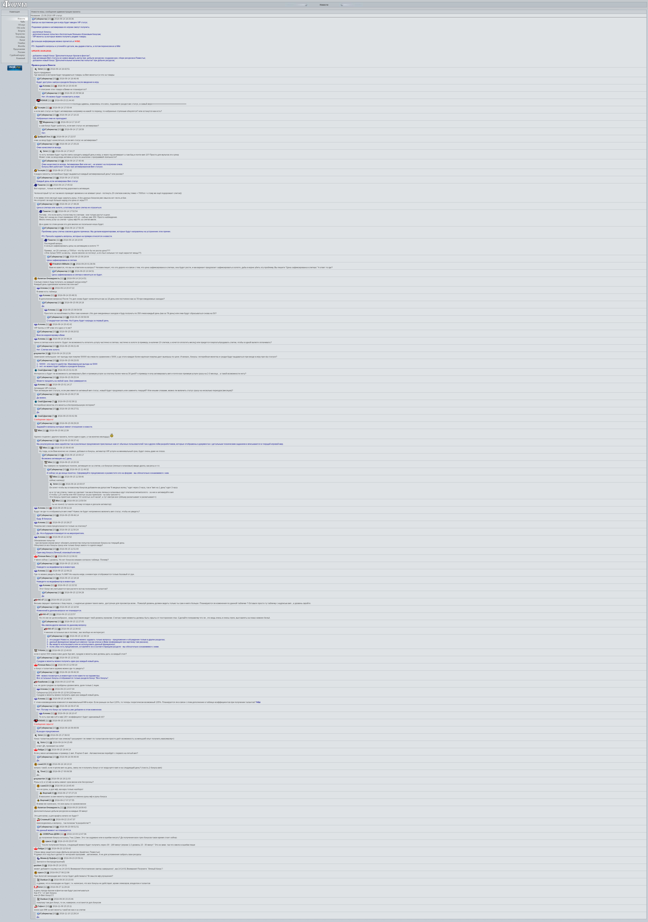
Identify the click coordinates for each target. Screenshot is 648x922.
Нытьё (22, 40)
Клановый (20, 58)
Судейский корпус (17, 55)
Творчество (20, 34)
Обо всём (21, 28)
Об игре (21, 25)
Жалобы (21, 46)
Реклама (21, 52)
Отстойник (20, 37)
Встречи (21, 31)
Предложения (19, 49)
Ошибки (21, 43)
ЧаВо (22, 22)
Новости (21, 19)
